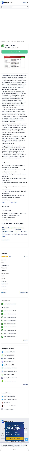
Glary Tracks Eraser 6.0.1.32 (10, 304)
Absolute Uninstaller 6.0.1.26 (10, 371)
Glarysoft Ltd (4, 283)
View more (25, 340)
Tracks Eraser (13, 202)
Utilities (7, 41)
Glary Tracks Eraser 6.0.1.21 (10, 333)
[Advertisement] (14, 25)
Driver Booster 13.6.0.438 (10, 405)
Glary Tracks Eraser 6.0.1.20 (10, 336)
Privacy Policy (4, 428)
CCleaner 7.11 (7, 402)
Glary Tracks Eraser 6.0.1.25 (10, 323)
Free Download (15, 52)
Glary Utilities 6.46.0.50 (9, 351)
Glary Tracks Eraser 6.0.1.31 (10, 310)
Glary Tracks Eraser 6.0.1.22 (10, 330)
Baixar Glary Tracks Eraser (20, 234)
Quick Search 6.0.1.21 (8, 361)
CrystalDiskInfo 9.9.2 (9, 409)
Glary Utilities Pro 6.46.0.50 (10, 368)
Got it (14, 449)
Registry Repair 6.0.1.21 (9, 355)
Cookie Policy (4, 435)
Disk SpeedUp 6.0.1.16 (9, 364)
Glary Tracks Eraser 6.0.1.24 (10, 327)
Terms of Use (4, 431)
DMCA (2, 433)
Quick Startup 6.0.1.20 (9, 374)
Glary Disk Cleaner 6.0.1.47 (10, 381)
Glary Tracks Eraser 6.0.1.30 (10, 314)
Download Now (15, 438)
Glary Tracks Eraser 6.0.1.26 (10, 320)
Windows (3, 41)
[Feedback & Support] (26, 439)
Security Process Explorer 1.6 (10, 377)
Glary (3, 202)
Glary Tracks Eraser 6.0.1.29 (10, 317)
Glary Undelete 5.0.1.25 (9, 358)
